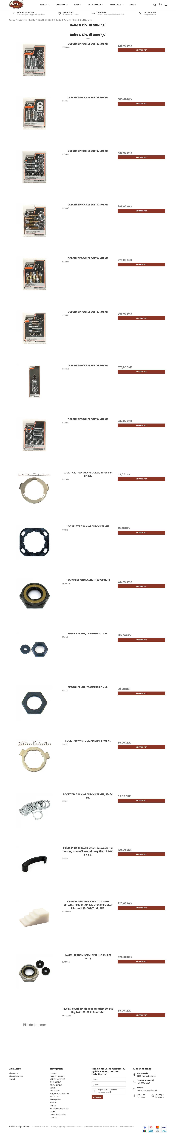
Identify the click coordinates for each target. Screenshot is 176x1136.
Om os (53, 1105)
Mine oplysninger (16, 1076)
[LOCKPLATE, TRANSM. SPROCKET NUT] (34, 550)
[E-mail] (109, 1084)
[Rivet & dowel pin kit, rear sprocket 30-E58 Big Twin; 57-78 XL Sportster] (34, 1032)
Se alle (133, 4)
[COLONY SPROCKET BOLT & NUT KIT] (34, 67)
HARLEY (43, 4)
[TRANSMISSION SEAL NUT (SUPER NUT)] (34, 603)
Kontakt (53, 1102)
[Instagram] (152, 1096)
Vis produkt (141, 50)
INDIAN (52, 1088)
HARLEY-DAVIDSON (57, 1076)
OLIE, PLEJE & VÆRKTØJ (59, 1094)
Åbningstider (55, 1100)
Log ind (12, 1079)
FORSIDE (53, 1073)
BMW (76, 4)
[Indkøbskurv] (160, 5)
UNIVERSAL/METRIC (57, 1079)
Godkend (97, 1097)
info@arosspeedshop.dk (147, 1090)
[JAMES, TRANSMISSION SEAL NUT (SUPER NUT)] (34, 979)
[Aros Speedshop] (16, 5)
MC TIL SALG (55, 1097)
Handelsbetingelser (58, 1114)
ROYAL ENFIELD (94, 4)
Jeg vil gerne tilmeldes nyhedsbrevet (107, 1091)
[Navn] (109, 1079)
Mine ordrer (13, 1073)
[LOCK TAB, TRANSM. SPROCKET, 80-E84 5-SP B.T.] (34, 496)
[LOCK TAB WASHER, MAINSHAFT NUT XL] (34, 764)
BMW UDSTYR (55, 1082)
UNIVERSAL (60, 4)
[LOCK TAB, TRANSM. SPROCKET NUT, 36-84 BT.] (34, 818)
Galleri (52, 1111)
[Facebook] (134, 1096)
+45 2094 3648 (143, 1083)
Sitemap (53, 1117)
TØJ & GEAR (115, 4)
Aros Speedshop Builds (59, 1108)
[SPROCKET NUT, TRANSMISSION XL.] (34, 657)
